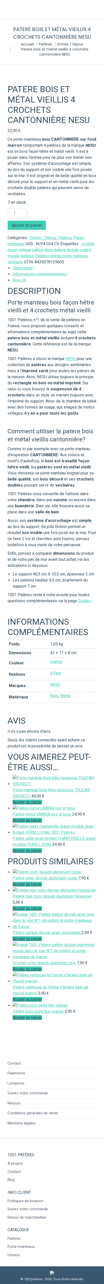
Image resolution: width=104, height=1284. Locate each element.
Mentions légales (22, 1123)
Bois (54, 695)
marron (56, 661)
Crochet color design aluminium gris (45, 963)
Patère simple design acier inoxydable (47, 932)
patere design (66, 249)
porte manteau (75, 256)
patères (27, 256)
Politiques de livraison (25, 1201)
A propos (15, 1163)
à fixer (55, 673)
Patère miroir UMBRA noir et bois (42, 814)
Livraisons (16, 1083)
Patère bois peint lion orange (39, 1011)
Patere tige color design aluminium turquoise (52, 896)
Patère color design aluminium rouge (45, 878)
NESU (71, 358)
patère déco (42, 249)
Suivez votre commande (28, 1093)
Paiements (16, 1073)
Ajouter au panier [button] (27, 802)
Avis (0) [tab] (19, 280)
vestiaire (15, 262)
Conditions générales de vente (33, 1113)
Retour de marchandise (27, 1217)
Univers (14, 1255)
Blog (11, 1179)
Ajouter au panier (27, 225)
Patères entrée (48, 256)
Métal (65, 695)
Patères (65, 237)
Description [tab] (23, 268)
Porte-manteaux (21, 1246)
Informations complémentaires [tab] (40, 274)
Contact (84, 600)
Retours (14, 1103)
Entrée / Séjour (43, 237)
